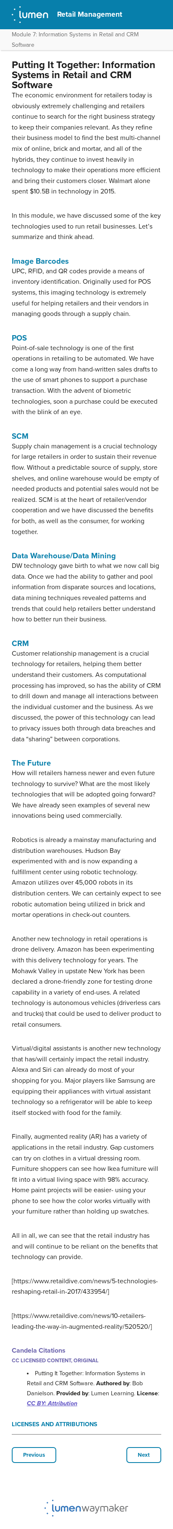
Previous (34, 1455)
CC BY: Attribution (52, 1403)
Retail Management (89, 14)
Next (144, 1455)
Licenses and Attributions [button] (54, 1424)
